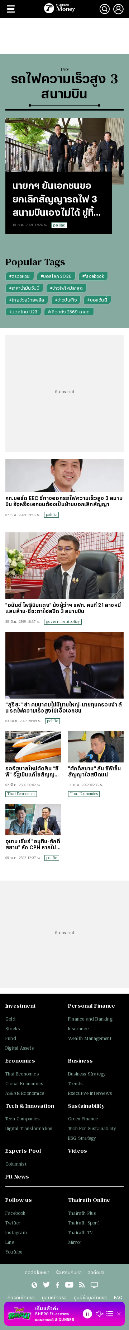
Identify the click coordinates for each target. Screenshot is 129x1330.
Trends (75, 1083)
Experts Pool (23, 1151)
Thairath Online (89, 1200)
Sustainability (86, 1106)
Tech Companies (22, 1118)
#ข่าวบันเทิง (66, 299)
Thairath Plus (82, 1213)
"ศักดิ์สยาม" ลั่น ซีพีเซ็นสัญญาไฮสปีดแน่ (94, 771)
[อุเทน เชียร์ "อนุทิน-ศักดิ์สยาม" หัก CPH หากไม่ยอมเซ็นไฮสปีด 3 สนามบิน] (33, 819)
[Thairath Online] (69, 1285)
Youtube (13, 1252)
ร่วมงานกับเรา (69, 1272)
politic (59, 225)
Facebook (15, 1213)
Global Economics (24, 1083)
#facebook (93, 276)
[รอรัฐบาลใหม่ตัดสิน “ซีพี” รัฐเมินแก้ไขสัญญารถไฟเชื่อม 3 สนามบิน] (33, 746)
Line (9, 1242)
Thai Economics (21, 794)
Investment (20, 1006)
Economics (20, 1061)
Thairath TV (80, 1232)
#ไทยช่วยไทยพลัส (26, 299)
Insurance (78, 1028)
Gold (10, 1019)
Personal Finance (91, 1006)
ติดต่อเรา (95, 1272)
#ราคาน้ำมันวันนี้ (24, 287)
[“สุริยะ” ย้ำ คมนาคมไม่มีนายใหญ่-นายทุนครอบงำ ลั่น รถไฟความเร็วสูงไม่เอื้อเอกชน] (64, 665)
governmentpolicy (63, 621)
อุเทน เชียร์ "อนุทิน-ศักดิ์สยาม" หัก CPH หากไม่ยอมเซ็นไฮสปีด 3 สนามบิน (32, 844)
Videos (77, 1151)
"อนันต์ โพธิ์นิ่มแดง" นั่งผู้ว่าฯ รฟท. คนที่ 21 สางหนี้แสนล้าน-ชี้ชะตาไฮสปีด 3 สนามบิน (63, 608)
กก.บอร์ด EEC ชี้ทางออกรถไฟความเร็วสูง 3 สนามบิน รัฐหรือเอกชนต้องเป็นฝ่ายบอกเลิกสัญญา (64, 501)
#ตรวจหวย (19, 276)
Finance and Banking (90, 1019)
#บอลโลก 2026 (56, 276)
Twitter (12, 1223)
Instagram (16, 1232)
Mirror (74, 1242)
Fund (10, 1038)
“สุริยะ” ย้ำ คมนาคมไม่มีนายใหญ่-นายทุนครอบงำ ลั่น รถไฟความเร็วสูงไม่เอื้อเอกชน (63, 707)
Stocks (12, 1028)
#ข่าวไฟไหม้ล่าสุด (66, 287)
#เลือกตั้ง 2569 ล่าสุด (69, 311)
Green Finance (83, 1118)
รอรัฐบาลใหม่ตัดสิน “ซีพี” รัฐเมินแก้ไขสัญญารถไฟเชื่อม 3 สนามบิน (32, 771)
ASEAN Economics (24, 1093)
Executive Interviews (90, 1093)
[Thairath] (57, 1285)
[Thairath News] (34, 1285)
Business (80, 1061)
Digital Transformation (28, 1128)
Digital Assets (19, 1048)
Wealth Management (89, 1038)
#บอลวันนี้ (97, 299)
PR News (17, 1176)
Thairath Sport (83, 1223)
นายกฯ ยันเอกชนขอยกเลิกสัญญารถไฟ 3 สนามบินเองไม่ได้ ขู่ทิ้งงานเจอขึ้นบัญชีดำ (56, 199)
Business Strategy (87, 1074)
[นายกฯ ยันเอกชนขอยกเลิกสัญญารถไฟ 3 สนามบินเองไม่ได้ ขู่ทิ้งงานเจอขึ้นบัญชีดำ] (64, 151)
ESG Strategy (82, 1138)
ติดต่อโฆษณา (37, 1272)
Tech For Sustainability (92, 1128)
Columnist (16, 1164)
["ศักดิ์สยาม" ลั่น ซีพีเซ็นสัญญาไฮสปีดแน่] (96, 746)
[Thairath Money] (59, 9)
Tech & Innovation (29, 1106)
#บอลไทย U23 (23, 311)
